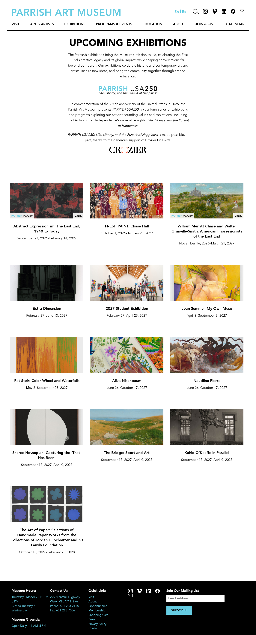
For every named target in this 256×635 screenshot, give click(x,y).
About (179, 24)
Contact (93, 628)
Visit (15, 24)
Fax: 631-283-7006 (62, 610)
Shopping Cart (98, 615)
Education (152, 24)
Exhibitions (74, 24)
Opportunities (97, 606)
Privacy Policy (97, 624)
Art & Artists (42, 24)
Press (91, 619)
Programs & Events (114, 24)
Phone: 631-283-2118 (64, 606)
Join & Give (205, 24)
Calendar (235, 24)
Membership (97, 610)
